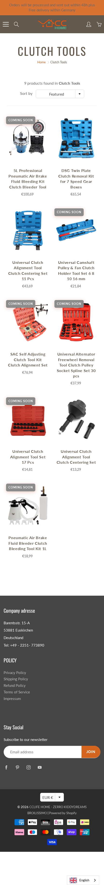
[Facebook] (6, 767)
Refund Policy (15, 685)
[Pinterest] (17, 767)
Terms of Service (17, 692)
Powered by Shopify (63, 813)
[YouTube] (39, 767)
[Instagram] (28, 767)
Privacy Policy (15, 673)
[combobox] (60, 93)
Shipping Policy (16, 679)
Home (41, 62)
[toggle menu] (5, 24)
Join (91, 752)
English (84, 880)
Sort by (26, 93)
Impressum (12, 699)
